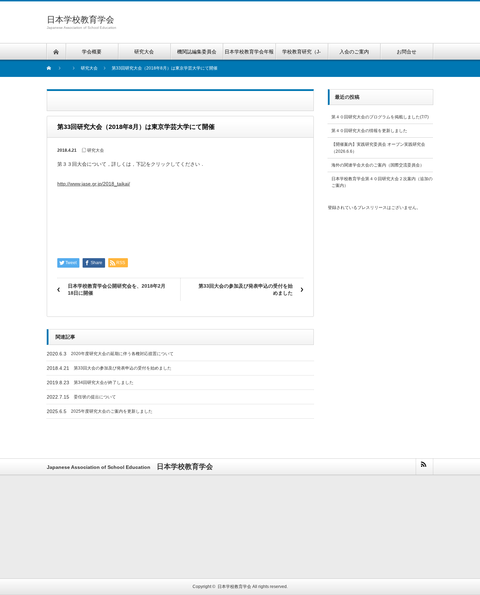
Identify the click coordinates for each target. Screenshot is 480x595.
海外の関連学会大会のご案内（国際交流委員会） (377, 165)
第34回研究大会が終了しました (104, 382)
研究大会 (95, 150)
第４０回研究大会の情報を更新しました (369, 130)
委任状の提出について (95, 396)
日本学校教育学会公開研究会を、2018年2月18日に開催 (117, 289)
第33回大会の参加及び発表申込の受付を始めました (246, 289)
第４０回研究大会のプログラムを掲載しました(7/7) (380, 117)
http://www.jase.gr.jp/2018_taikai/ (93, 184)
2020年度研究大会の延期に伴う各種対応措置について (122, 353)
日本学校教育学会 (80, 19)
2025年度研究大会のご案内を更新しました (112, 411)
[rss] (424, 467)
